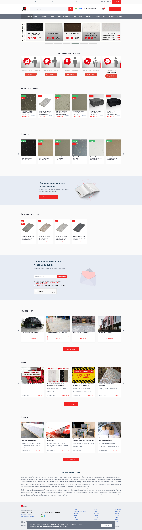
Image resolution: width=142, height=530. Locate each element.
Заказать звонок (115, 9)
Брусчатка (44, 16)
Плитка (36, 16)
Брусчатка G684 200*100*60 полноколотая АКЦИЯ (112, 113)
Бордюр (52, 16)
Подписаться (62, 276)
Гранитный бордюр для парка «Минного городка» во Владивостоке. (83, 439)
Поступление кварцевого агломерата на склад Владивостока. (109, 439)
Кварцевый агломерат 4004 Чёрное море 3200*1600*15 (27, 158)
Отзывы (67, 1)
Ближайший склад (86, 1)
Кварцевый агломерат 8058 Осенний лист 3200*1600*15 (44, 158)
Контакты (78, 1)
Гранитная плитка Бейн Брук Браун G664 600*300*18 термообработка (45, 238)
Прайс (116, 2)
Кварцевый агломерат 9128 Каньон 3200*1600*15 (78, 158)
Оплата (37, 1)
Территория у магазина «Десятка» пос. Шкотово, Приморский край (57, 333)
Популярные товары (30, 214)
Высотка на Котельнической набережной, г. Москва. (81, 333)
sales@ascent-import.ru (88, 10)
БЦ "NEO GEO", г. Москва (105, 332)
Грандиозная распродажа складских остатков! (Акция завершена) (83, 384)
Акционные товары (100, 16)
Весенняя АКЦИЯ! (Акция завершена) (32, 383)
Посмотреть (32, 338)
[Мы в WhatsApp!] (76, 8)
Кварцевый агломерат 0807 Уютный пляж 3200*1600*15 (113, 158)
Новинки (25, 134)
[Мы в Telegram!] (79, 8)
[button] (48, 43)
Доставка (30, 1)
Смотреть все (71, 349)
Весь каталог (28, 16)
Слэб (74, 16)
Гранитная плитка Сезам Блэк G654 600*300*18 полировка (79, 238)
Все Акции (71, 404)
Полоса (81, 16)
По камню (111, 16)
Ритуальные (89, 16)
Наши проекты (27, 311)
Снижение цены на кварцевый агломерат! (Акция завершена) (55, 384)
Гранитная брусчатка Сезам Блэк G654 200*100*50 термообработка (95, 113)
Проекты (54, 1)
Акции (49, 1)
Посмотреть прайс (48, 197)
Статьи (72, 1)
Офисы (116, 519)
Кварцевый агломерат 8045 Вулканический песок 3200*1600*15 (61, 113)
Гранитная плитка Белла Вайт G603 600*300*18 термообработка (45, 113)
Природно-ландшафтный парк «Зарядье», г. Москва (30, 333)
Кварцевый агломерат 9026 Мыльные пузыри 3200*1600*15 (96, 158)
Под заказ (43, 1)
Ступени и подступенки (63, 16)
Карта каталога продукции (27, 516)
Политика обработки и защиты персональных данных (52, 526)
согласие (40, 285)
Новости (61, 1)
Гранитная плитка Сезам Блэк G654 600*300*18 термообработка (28, 238)
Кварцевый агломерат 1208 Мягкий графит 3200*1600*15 (27, 113)
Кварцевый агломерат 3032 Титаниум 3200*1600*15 (78, 113)
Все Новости (71, 459)
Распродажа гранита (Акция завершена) (106, 384)
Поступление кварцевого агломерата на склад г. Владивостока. (32, 439)
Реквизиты (97, 519)
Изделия (119, 16)
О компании (23, 1)
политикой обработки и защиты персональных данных (48, 283)
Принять (106, 525)
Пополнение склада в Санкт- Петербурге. (55, 439)
